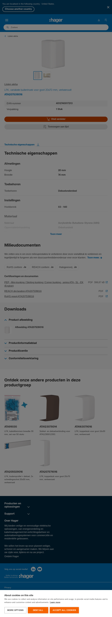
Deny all (38, 610)
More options (15, 610)
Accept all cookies (64, 610)
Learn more (55, 602)
